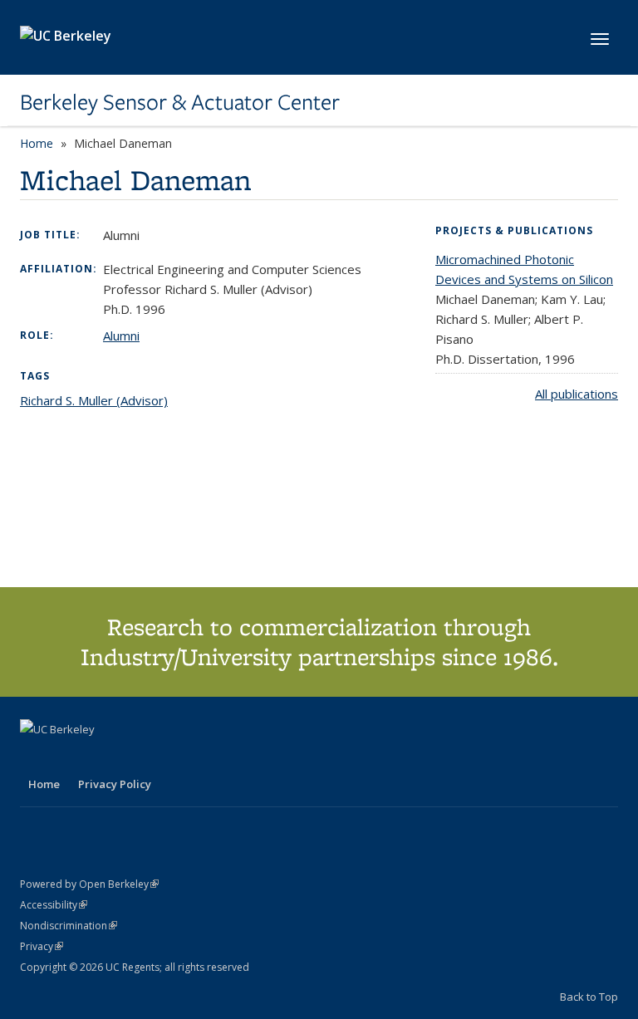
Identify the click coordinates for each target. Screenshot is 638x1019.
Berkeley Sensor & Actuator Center (180, 102)
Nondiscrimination (68, 926)
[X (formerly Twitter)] (35, 757)
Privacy (41, 946)
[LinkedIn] (67, 757)
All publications (576, 393)
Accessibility (53, 905)
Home (36, 143)
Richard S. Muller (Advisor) (94, 400)
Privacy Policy (114, 783)
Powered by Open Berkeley (89, 884)
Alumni (121, 335)
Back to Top (589, 996)
